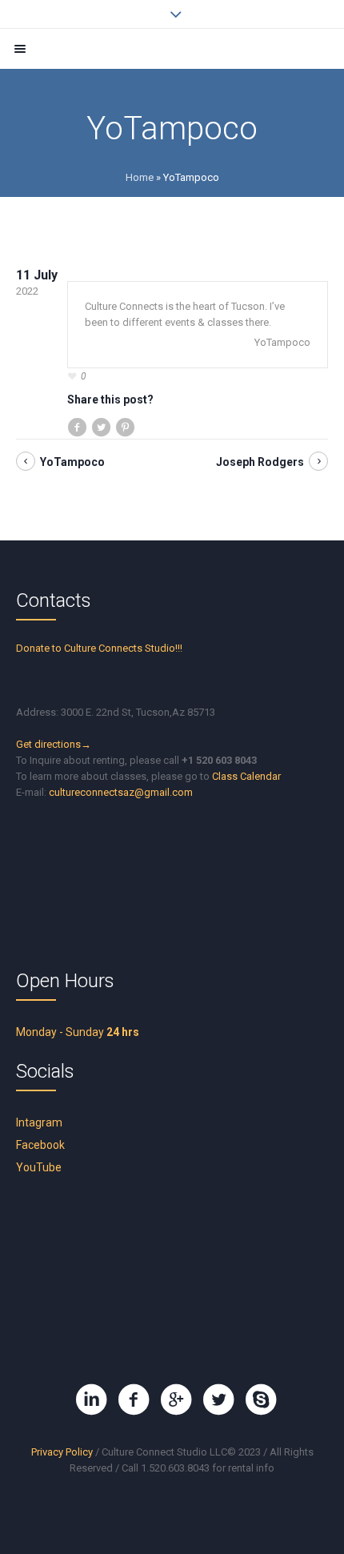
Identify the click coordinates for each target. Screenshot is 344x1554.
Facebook (40, 1144)
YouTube (39, 1167)
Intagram (39, 1122)
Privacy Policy (62, 1452)
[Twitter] (218, 1399)
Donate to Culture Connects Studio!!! (99, 648)
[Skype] (261, 1399)
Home (140, 177)
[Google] (176, 1399)
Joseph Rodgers (260, 462)
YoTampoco (72, 462)
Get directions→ (53, 744)
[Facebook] (134, 1399)
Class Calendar (246, 776)
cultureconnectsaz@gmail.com (121, 792)
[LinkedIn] (91, 1399)
